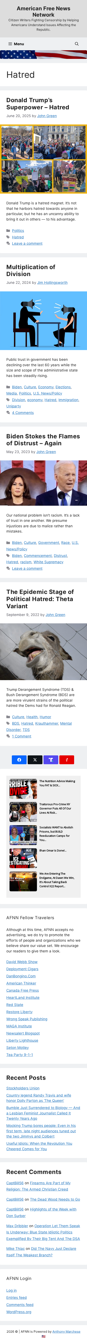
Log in (11, 1290)
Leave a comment (27, 243)
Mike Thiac (15, 1249)
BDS (15, 723)
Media (11, 393)
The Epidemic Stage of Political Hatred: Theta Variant (40, 598)
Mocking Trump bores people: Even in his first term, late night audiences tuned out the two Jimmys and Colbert (41, 1131)
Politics (18, 231)
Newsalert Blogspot (23, 1033)
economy (34, 400)
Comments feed (20, 1305)
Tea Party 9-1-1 (19, 1055)
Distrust (60, 556)
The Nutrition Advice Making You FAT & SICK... (57, 783)
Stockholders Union (22, 1088)
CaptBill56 (15, 1183)
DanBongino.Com (21, 976)
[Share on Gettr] (66, 759)
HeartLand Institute (22, 997)
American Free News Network (43, 11)
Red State (14, 1005)
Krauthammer (46, 723)
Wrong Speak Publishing (26, 1019)
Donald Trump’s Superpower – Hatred (37, 103)
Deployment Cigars (22, 969)
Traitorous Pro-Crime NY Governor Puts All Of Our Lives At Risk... (55, 808)
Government (48, 543)
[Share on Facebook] (19, 759)
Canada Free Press (22, 990)
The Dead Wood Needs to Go (55, 1199)
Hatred (18, 237)
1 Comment (21, 736)
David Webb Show (22, 962)
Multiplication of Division (31, 270)
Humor (45, 717)
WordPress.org (18, 1312)
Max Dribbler (17, 1226)
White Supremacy (48, 562)
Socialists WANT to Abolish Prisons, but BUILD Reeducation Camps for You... (56, 831)
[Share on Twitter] (35, 759)
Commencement (38, 556)
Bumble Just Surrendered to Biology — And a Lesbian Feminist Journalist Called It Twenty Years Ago (43, 1113)
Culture (30, 387)
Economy (45, 387)
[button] (77, 44)
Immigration (68, 400)
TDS (26, 730)
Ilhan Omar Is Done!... (53, 850)
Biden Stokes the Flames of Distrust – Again (43, 440)
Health (32, 717)
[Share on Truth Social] (51, 759)
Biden (17, 387)
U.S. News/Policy (47, 393)
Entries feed (16, 1297)
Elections (63, 387)
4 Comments (23, 413)
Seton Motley (17, 1048)
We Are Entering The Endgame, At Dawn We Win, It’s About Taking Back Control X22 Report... (56, 878)
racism (25, 562)
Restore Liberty (19, 1012)
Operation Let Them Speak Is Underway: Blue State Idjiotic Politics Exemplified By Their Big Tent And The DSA (43, 1232)
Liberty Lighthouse (22, 1040)
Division (18, 400)
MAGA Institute (19, 1026)
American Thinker (21, 983)
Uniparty (13, 406)
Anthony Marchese (66, 1332)
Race (65, 543)
